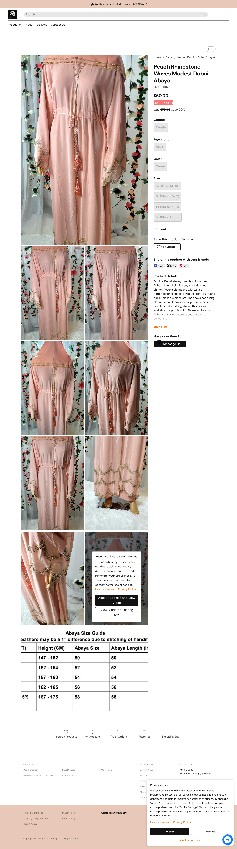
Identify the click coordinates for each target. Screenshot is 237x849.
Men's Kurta (106, 770)
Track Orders (118, 736)
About (29, 24)
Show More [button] (161, 326)
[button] (12, 14)
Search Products (66, 736)
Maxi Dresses (68, 770)
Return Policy (68, 818)
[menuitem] (208, 49)
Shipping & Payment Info (35, 818)
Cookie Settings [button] (190, 840)
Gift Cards (145, 797)
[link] (141, 4)
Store (169, 57)
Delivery (42, 24)
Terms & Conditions (33, 812)
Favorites (144, 736)
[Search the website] (204, 14)
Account (144, 775)
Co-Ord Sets (68, 775)
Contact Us (58, 24)
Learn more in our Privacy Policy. (115, 589)
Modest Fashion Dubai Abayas (196, 57)
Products (14, 24)
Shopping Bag (170, 736)
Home (157, 57)
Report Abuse (30, 824)
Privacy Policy (69, 812)
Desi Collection (30, 770)
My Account (92, 736)
